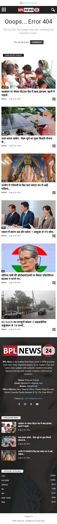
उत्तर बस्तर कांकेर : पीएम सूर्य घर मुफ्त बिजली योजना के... (26, 140)
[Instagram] (26, 404)
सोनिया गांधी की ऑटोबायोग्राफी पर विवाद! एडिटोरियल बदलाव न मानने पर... (27, 277)
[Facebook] (20, 404)
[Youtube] (37, 404)
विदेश (3, 228)
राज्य (3, 476)
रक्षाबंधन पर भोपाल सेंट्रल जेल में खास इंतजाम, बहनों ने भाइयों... (28, 93)
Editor (4, 99)
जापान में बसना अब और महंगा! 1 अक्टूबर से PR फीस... (28, 232)
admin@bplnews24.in (34, 398)
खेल (2, 493)
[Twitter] (32, 404)
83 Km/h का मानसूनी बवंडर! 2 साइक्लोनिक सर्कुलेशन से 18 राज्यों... (23, 323)
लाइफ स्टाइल (6, 498)
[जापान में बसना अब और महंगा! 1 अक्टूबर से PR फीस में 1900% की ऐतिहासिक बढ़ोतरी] (28, 214)
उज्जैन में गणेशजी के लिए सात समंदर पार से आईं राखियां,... (24, 187)
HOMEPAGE (36, 42)
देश (3, 271)
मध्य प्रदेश (5, 87)
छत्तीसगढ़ (4, 134)
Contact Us (28, 516)
